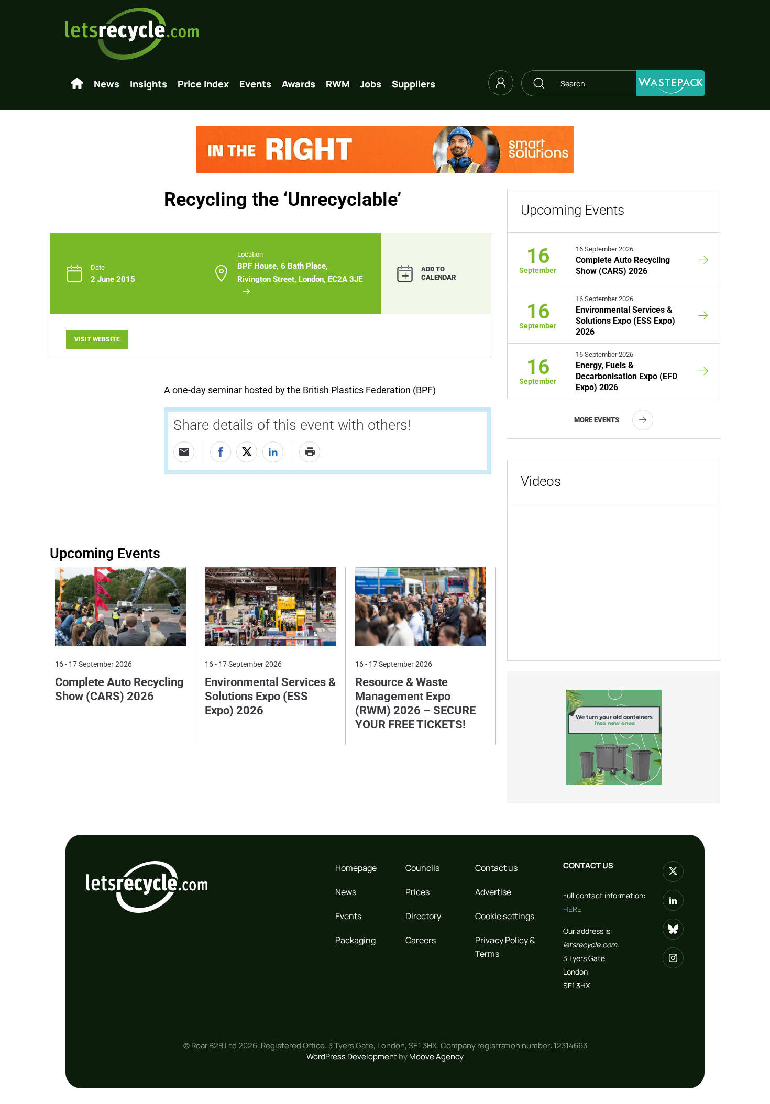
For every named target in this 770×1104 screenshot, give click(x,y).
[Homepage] (77, 83)
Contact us (496, 868)
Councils (422, 868)
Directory (423, 916)
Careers (420, 940)
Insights (148, 84)
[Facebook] (220, 451)
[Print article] (309, 451)
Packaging (355, 940)
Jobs (370, 84)
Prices (417, 892)
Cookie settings (504, 916)
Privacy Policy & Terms (505, 946)
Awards (298, 84)
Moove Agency (436, 1056)
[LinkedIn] (272, 451)
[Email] (183, 451)
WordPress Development (351, 1056)
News (106, 84)
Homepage (356, 868)
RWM (337, 84)
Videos (541, 481)
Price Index (203, 84)
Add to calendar (438, 273)
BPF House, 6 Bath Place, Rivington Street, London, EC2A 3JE (301, 272)
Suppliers (413, 84)
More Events (596, 420)
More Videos (653, 636)
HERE (572, 909)
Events (255, 84)
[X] (246, 451)
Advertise (493, 892)
